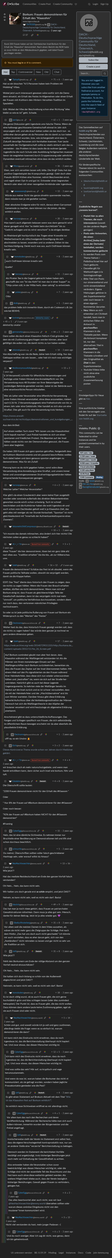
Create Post (45, 4)
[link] (32, 35)
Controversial (25, 72)
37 (27, 35)
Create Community (62, 4)
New (38, 72)
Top (13, 72)
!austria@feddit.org (93, 188)
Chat (56, 72)
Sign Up (104, 4)
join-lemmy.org (100, 1253)
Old (46, 72)
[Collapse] (5, 79)
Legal (61, 1253)
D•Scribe (13, 4)
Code (88, 1253)
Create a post (93, 67)
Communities (29, 4)
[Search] (89, 4)
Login (95, 4)
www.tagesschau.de (31, 22)
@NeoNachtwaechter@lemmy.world (27, 1203)
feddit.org (84, 131)
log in (20, 63)
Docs (80, 1253)
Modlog (99, 477)
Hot (6, 72)
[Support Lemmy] (76, 4)
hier (88, 399)
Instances (71, 1253)
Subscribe (93, 60)
